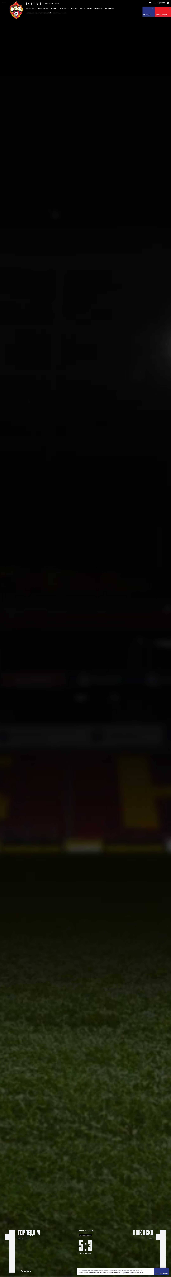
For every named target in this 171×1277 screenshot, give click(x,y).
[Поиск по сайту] (154, 3)
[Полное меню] (4, 3)
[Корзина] (168, 3)
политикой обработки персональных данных (129, 1273)
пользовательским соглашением (101, 1273)
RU (150, 2)
